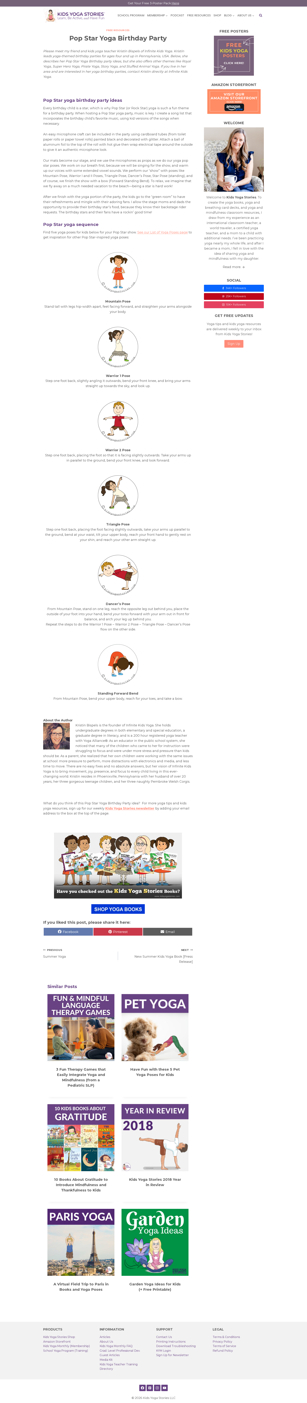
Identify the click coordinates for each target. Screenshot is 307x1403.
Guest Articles (110, 1355)
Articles (105, 1337)
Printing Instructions (170, 1341)
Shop (217, 15)
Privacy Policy (222, 1341)
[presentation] (80, 1027)
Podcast (177, 15)
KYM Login (163, 1350)
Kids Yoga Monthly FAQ (116, 1346)
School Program (131, 15)
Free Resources (199, 15)
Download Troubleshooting (176, 1346)
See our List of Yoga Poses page (162, 232)
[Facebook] (142, 1388)
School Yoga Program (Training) (65, 1350)
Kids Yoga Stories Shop (59, 1337)
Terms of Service (224, 1346)
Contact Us (164, 1337)
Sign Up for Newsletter (172, 1355)
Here (175, 3)
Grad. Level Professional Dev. (120, 1350)
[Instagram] (157, 1388)
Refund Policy (223, 1350)
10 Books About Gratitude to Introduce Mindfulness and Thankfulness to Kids (81, 1184)
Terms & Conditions (226, 1337)
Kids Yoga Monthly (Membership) (66, 1346)
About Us (106, 1341)
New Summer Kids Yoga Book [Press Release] (163, 956)
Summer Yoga (54, 953)
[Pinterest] (150, 1388)
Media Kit (106, 1359)
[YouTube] (164, 1388)
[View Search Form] (260, 15)
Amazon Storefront (57, 1341)
